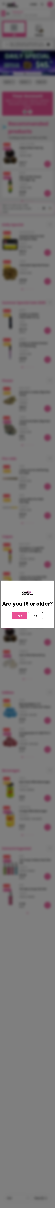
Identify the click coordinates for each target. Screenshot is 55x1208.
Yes (19, 615)
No (35, 615)
